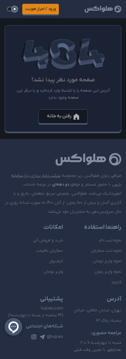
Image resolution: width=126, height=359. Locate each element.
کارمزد (116, 282)
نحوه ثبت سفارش (106, 250)
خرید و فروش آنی (48, 240)
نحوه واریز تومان (107, 261)
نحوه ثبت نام (110, 240)
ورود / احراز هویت (40, 9)
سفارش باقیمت (49, 250)
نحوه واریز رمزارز (107, 271)
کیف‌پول (56, 261)
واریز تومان (53, 271)
